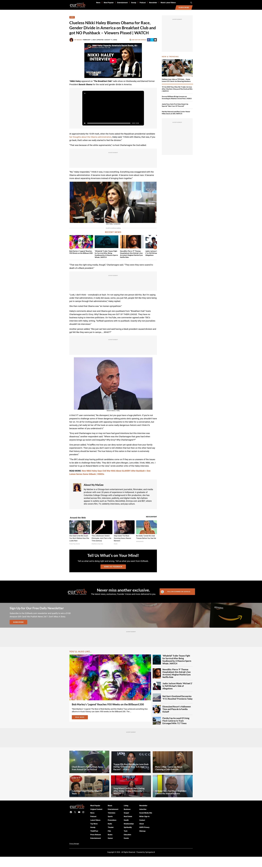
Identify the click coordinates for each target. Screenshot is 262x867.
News (72, 17)
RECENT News (113, 232)
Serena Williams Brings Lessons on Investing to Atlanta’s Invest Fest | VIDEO (177, 97)
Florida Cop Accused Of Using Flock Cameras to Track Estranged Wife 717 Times (175, 721)
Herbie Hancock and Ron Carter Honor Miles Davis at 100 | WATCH (176, 112)
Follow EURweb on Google (178, 591)
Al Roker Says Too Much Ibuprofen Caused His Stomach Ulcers (170, 792)
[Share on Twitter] (152, 39)
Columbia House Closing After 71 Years (87, 792)
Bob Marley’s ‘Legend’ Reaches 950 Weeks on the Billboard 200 (81, 252)
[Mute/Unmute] (141, 123)
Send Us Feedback (113, 567)
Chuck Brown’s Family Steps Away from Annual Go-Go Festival (87, 768)
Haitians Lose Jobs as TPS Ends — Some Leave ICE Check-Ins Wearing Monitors (176, 80)
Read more (81, 717)
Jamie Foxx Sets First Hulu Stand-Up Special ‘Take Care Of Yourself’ (175, 105)
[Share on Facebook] (148, 39)
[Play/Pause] (85, 123)
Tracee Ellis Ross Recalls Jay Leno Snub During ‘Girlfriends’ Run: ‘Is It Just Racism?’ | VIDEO (130, 767)
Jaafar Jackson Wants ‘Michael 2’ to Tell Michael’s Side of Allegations (177, 686)
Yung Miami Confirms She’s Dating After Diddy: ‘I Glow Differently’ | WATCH (128, 791)
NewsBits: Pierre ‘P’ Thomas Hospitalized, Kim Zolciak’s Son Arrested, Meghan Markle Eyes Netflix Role (131, 254)
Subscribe (18, 622)
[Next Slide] (155, 247)
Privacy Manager (74, 843)
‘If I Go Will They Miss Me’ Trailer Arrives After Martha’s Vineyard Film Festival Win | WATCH (177, 89)
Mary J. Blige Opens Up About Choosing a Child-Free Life (168, 768)
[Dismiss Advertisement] (84, 93)
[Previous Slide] (71, 247)
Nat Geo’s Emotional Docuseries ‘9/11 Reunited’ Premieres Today (177, 697)
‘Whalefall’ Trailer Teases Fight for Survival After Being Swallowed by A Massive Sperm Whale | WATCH (106, 254)
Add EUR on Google (139, 40)
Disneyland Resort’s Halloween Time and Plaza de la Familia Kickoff (176, 709)
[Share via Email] (155, 39)
